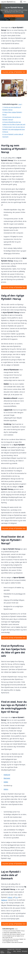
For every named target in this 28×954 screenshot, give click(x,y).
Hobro (6, 789)
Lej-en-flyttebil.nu (8, 2)
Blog (14, 951)
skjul (20, 104)
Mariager (7, 778)
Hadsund (7, 775)
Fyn (16, 897)
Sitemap (19, 951)
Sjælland (4, 900)
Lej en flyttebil (2, 952)
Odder (6, 782)
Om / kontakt (9, 952)
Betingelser (24, 951)
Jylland (10, 897)
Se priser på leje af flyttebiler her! (14, 16)
